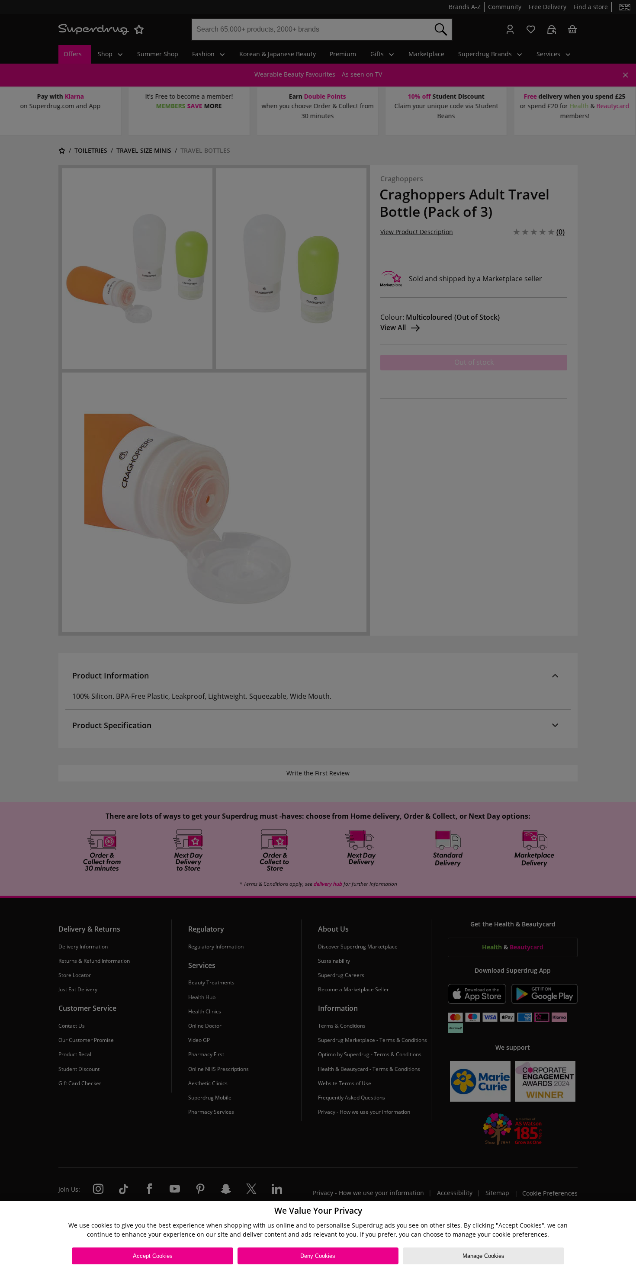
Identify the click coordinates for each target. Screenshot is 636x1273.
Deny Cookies (317, 1256)
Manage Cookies (483, 1256)
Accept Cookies (153, 1256)
